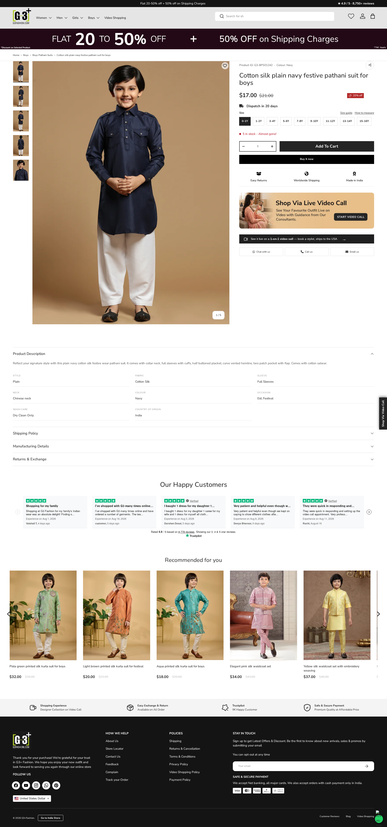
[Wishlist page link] (351, 16)
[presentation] (9, 614)
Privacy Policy (178, 764)
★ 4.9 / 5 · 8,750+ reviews (356, 3)
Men (60, 18)
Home (16, 55)
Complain (112, 772)
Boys (91, 18)
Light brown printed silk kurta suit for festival (113, 666)
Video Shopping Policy (184, 772)
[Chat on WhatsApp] (379, 819)
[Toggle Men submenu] (65, 17)
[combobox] (274, 16)
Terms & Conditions (182, 757)
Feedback (112, 764)
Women (41, 18)
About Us (112, 741)
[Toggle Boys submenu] (98, 17)
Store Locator (114, 749)
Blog (348, 816)
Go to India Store (50, 818)
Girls (75, 18)
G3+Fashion (28, 818)
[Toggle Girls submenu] (81, 17)
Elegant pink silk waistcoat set (250, 666)
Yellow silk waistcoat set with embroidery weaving (331, 668)
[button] (372, 16)
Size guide (346, 113)
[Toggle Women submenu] (50, 17)
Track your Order (117, 780)
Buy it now (306, 159)
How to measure (364, 113)
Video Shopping (115, 18)
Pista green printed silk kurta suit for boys (37, 666)
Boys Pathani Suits (42, 55)
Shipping (175, 741)
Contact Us (113, 757)
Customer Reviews (329, 816)
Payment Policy (179, 780)
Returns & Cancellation (184, 749)
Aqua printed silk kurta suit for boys (180, 666)
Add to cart (326, 146)
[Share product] (370, 65)
